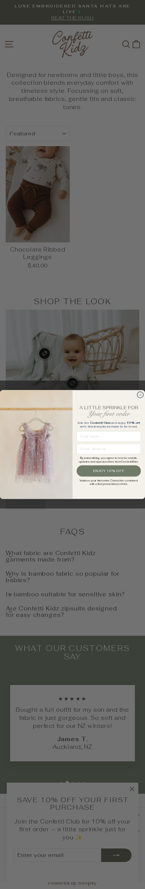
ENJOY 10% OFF (108, 471)
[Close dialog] (140, 395)
